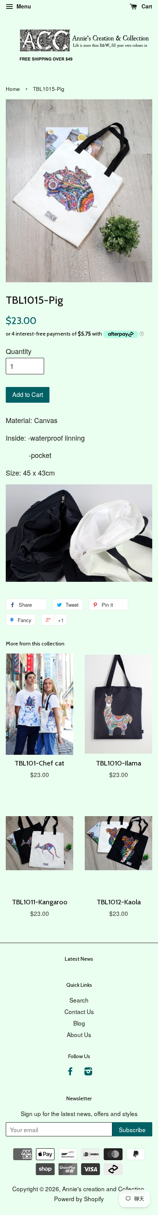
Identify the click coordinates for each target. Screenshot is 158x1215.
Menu (23, 6)
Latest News (79, 958)
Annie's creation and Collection (103, 1188)
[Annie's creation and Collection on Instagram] (88, 1072)
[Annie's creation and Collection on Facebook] (70, 1072)
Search (79, 1000)
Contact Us (79, 1011)
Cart (146, 6)
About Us (79, 1034)
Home (13, 88)
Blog (79, 1023)
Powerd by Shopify (79, 1198)
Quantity (18, 351)
